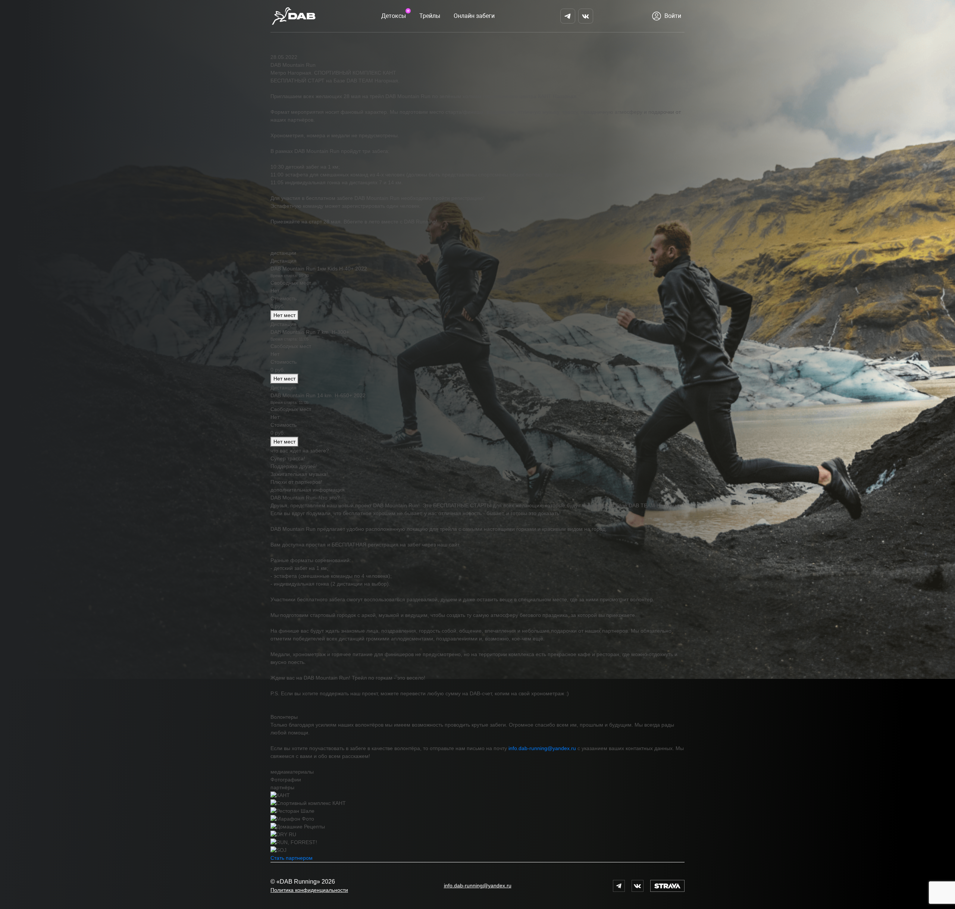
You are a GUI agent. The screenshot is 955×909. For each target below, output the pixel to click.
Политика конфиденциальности (309, 890)
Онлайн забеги (474, 15)
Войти (672, 15)
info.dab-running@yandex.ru (542, 748)
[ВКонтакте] (585, 16)
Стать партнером (291, 858)
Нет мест (284, 315)
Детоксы (393, 15)
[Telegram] (567, 16)
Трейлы (429, 15)
